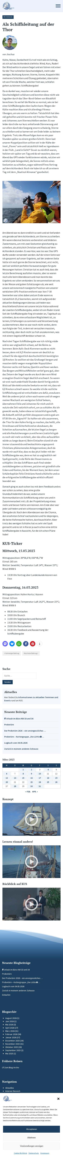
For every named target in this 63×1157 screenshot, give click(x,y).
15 (23, 778)
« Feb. (28, 791)
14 (15, 778)
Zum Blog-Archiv (11, 1067)
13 (7, 778)
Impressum (44, 1153)
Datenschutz (34, 1153)
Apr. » (35, 791)
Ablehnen (31, 1137)
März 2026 (10, 1031)
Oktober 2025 (11, 1047)
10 (40, 773)
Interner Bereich (12, 1091)
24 (40, 782)
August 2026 (11, 1018)
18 (48, 778)
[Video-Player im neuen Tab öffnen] (31, 819)
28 (15, 786)
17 (40, 778)
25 (48, 782)
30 (31, 786)
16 (31, 778)
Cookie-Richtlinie (20, 1153)
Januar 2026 (10, 1037)
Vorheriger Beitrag (12, 653)
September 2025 (13, 1050)
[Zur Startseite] (25, 6)
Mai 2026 (9, 1024)
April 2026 (9, 1027)
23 (31, 782)
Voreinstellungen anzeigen (31, 1146)
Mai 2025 (9, 1053)
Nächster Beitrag (30, 653)
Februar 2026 (11, 1034)
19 (56, 778)
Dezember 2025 (12, 1040)
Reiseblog (8, 17)
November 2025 (12, 1043)
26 (56, 782)
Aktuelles (9, 1087)
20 (7, 782)
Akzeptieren (31, 1129)
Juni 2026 (9, 1021)
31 (40, 786)
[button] (58, 1098)
